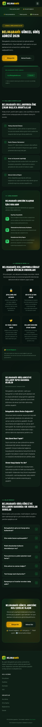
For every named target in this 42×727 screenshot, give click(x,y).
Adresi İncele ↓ (26, 58)
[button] (21, 529)
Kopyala (31, 75)
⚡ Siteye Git (9, 58)
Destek (4, 710)
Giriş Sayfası (5, 703)
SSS (3, 689)
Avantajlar (5, 686)
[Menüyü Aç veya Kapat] (37, 3)
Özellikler (4, 682)
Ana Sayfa (32, 719)
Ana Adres (5, 699)
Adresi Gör (29, 624)
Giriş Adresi (5, 678)
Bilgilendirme (6, 707)
